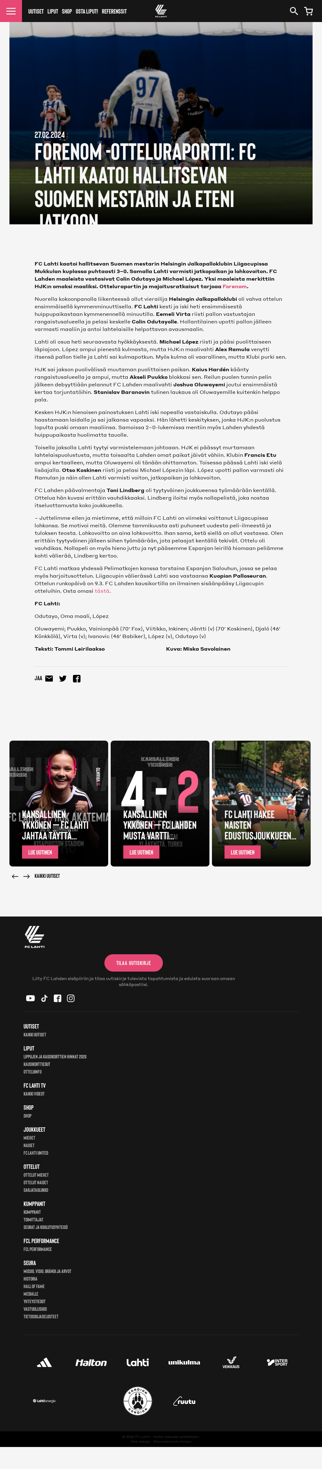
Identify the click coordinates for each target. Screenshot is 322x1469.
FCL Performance (38, 1249)
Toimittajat (33, 1219)
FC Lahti (142, 1436)
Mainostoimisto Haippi (172, 1441)
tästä (102, 590)
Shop (67, 11)
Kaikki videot (34, 1093)
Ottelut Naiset (36, 1182)
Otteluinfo (33, 1071)
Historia (30, 1278)
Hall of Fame (34, 1286)
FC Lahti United (36, 1153)
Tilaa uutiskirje (133, 962)
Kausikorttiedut (37, 1064)
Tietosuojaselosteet (41, 1316)
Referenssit (114, 11)
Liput (52, 11)
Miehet (29, 1138)
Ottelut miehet (36, 1175)
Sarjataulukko (36, 1190)
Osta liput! (87, 11)
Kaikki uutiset (47, 875)
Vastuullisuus (35, 1309)
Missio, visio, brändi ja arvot (47, 1271)
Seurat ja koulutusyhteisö (46, 1227)
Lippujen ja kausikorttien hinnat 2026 (55, 1056)
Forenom (234, 286)
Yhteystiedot (35, 1301)
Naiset (29, 1145)
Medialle (31, 1294)
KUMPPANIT (32, 1212)
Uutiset (36, 11)
